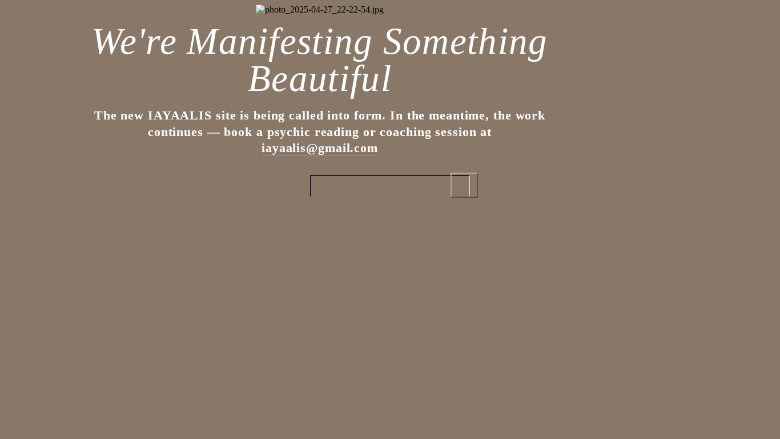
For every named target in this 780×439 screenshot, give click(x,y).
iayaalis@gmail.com (320, 148)
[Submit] (464, 185)
